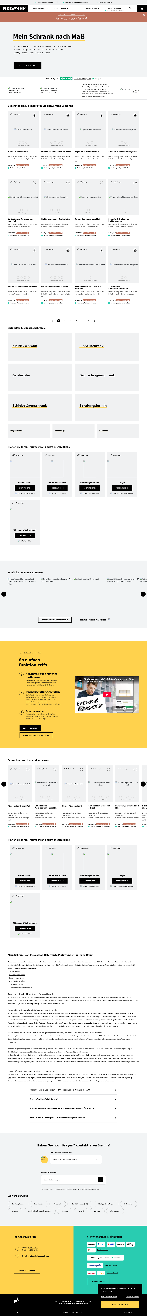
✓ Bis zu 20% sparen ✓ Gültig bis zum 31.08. (71, 15)
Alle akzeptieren (120, 1304)
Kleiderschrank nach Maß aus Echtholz (88, 287)
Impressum (80, 1302)
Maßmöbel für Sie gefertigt (45, 2)
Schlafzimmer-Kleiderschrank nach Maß (21, 220)
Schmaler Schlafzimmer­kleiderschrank (119, 220)
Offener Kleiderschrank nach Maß (56, 151)
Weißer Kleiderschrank (18, 151)
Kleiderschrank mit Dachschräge (55, 219)
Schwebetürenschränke (17, 981)
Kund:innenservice (113, 1061)
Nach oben (128, 1312)
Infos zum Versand (112, 1273)
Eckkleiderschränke (16, 984)
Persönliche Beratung (105, 2)
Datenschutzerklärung (109, 1297)
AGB (56, 1302)
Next (143, 594)
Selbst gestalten (27, 65)
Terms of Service (89, 1189)
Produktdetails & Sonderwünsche (55, 620)
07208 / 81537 (33, 1248)
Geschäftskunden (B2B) (80, 1204)
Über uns (65, 1211)
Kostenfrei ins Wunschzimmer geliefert (76, 2)
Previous (3, 594)
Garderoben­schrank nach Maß (54, 286)
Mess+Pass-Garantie (111, 1265)
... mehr (109, 1291)
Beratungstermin (18, 1204)
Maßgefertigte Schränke (91, 1000)
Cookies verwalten (132, 1297)
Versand (81, 1211)
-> (100, 1179)
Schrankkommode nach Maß (87, 219)
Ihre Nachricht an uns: (48, 1173)
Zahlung (97, 1211)
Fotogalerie (58, 1204)
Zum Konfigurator (30, 728)
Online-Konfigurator (118, 965)
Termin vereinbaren (26, 1270)
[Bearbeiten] (35, 115)
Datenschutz (67, 1302)
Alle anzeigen (115, 1211)
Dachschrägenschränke (17, 975)
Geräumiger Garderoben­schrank (99, 806)
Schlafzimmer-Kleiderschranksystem (118, 287)
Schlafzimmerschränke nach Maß (20, 987)
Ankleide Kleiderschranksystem (122, 151)
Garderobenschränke (16, 978)
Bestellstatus (38, 1204)
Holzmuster (128, 1204)
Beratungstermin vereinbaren (93, 620)
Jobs (90, 1302)
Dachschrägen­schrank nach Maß (127, 806)
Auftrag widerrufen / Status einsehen (73, 1303)
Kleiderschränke (14, 971)
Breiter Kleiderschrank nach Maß (22, 286)
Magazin (15, 1211)
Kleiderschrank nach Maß (19, 806)
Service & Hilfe (98, 1281)
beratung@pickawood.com (38, 1256)
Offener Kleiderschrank (72, 806)
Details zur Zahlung (103, 1250)
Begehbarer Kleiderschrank (87, 151)
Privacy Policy (77, 1189)
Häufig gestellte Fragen (106, 1204)
